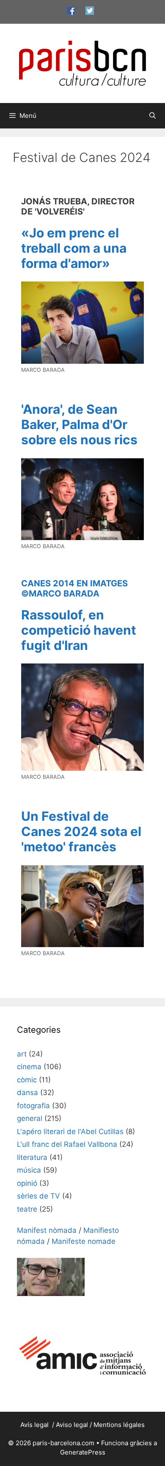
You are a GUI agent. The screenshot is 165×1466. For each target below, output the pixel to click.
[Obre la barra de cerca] (152, 115)
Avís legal (35, 1425)
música (29, 1170)
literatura (32, 1157)
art (22, 1054)
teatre (27, 1209)
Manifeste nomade (84, 1241)
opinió (27, 1183)
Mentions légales (119, 1425)
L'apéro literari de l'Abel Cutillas (70, 1131)
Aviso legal (72, 1425)
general (29, 1118)
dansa (27, 1092)
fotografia (33, 1105)
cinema (29, 1066)
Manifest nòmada (47, 1230)
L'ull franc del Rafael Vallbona (67, 1144)
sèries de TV (38, 1196)
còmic (27, 1080)
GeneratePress (82, 1452)
